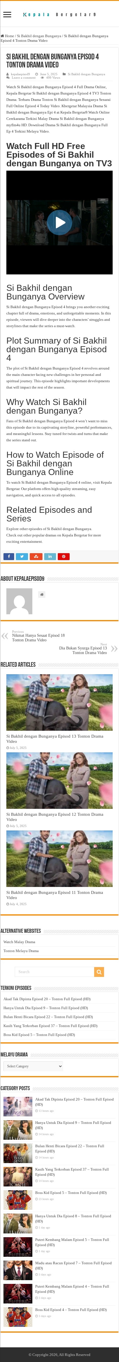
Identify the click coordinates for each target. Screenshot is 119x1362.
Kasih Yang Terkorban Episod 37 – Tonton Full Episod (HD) (50, 1026)
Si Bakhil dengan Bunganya (39, 36)
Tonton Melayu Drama (21, 951)
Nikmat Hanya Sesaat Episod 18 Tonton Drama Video (38, 636)
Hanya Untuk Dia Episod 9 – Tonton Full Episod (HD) (45, 1008)
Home (9, 36)
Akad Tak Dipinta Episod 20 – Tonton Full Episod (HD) (46, 999)
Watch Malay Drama (19, 942)
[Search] (99, 972)
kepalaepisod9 (20, 74)
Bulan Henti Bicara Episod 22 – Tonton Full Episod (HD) (48, 1017)
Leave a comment (24, 77)
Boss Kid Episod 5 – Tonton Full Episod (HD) (39, 1035)
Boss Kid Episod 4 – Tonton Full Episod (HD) (71, 1310)
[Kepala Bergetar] (59, 13)
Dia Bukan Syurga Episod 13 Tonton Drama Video (83, 649)
